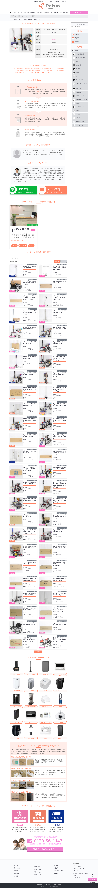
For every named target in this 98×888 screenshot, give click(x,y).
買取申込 (92, 879)
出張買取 (12, 275)
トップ (11, 19)
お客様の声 (54, 12)
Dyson (54, 32)
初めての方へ (18, 12)
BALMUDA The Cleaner (28, 632)
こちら (37, 91)
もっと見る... (38, 651)
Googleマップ (22, 245)
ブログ (55, 876)
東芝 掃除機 (26, 570)
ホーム (16, 865)
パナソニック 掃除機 (28, 305)
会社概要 (57, 1)
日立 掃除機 (56, 493)
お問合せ (64, 1)
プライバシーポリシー (59, 870)
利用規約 (56, 868)
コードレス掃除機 (23, 19)
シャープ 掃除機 (27, 290)
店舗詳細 (14, 245)
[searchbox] (49, 16)
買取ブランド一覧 (29, 12)
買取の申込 (78, 12)
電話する (31, 245)
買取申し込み (37, 872)
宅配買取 (54, 39)
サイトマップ (48, 1)
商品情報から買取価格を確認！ (55, 192)
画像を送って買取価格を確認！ (26, 192)
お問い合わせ (37, 874)
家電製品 (16, 19)
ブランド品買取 (77, 866)
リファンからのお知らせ (80, 24)
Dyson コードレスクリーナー (34, 19)
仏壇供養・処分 (77, 878)
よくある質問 (64, 12)
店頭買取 (42, 351)
